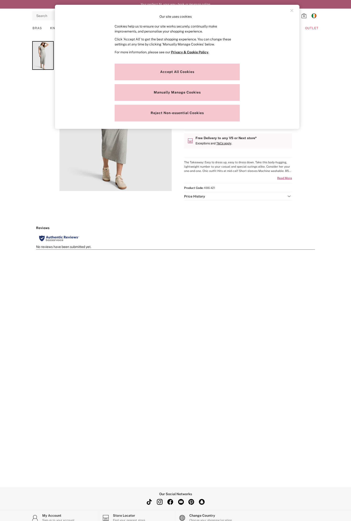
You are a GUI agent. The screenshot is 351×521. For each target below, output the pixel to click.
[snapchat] (202, 502)
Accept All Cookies (177, 72)
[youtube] (181, 502)
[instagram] (159, 502)
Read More (284, 178)
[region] (177, 67)
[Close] (292, 10)
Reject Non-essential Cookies (177, 113)
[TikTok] (149, 502)
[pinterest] (191, 502)
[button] (238, 196)
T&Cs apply (223, 143)
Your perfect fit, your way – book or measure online (176, 4)
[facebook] (170, 502)
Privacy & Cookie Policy (189, 52)
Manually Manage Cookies (177, 92)
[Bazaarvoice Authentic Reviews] (59, 238)
